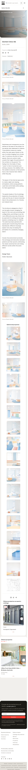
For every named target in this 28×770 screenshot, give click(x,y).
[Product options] (22, 607)
